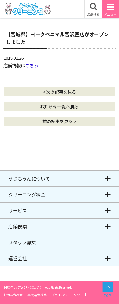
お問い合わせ (13, 294)
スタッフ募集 (22, 242)
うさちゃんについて (29, 178)
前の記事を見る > (59, 121)
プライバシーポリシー (67, 294)
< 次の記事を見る (59, 92)
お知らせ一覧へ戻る (59, 106)
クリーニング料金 (26, 194)
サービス (17, 210)
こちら (31, 65)
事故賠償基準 (37, 294)
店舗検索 (17, 226)
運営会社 (17, 258)
